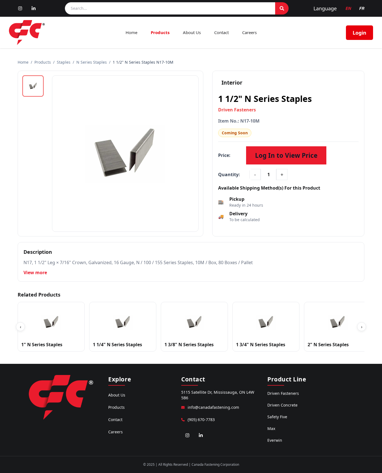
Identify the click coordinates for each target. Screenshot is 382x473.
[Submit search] (282, 8)
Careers (249, 32)
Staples (63, 62)
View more (35, 272)
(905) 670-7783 (201, 419)
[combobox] (170, 8)
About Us (192, 32)
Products (160, 32)
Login (359, 32)
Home (131, 32)
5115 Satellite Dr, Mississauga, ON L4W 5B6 (217, 395)
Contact (221, 32)
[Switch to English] (348, 8)
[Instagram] (20, 8)
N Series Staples (91, 62)
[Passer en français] (362, 8)
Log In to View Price (286, 155)
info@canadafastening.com (213, 407)
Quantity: (229, 174)
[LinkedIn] (33, 8)
